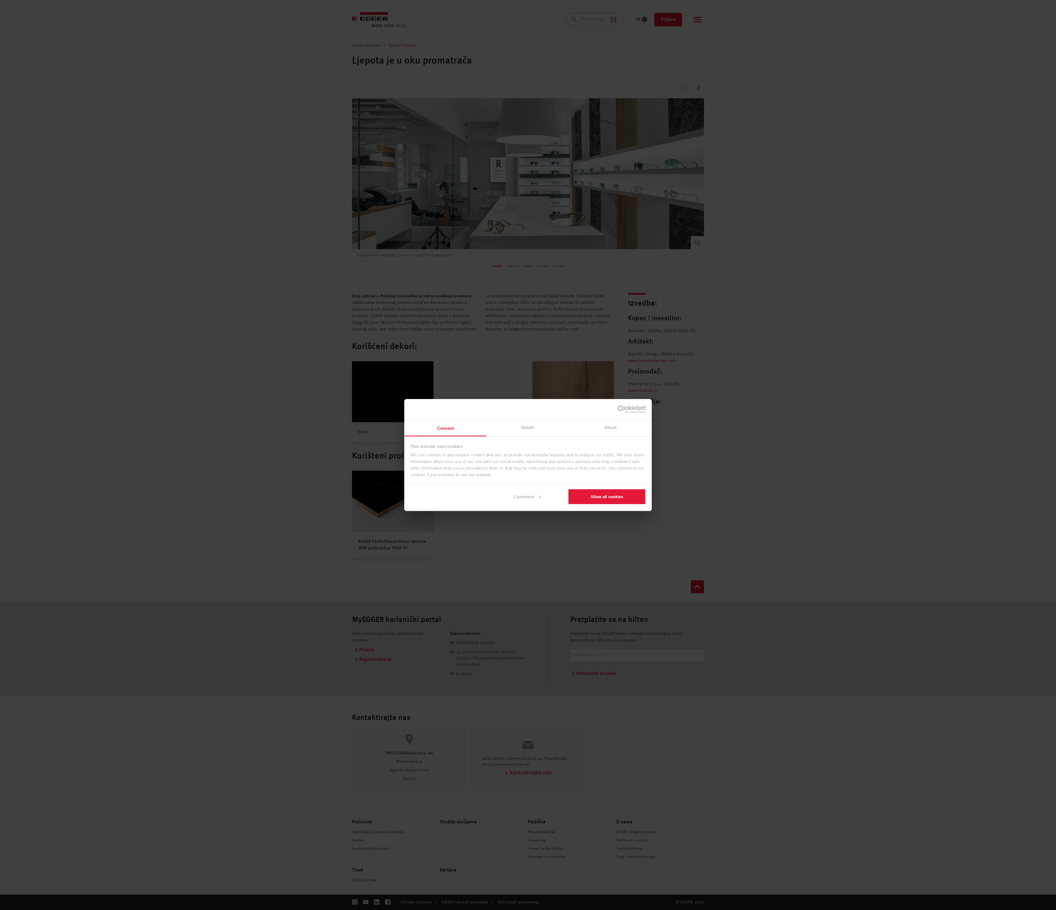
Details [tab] (528, 427)
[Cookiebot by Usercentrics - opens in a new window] (622, 409)
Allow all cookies (606, 496)
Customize (524, 496)
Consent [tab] (445, 428)
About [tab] (610, 427)
